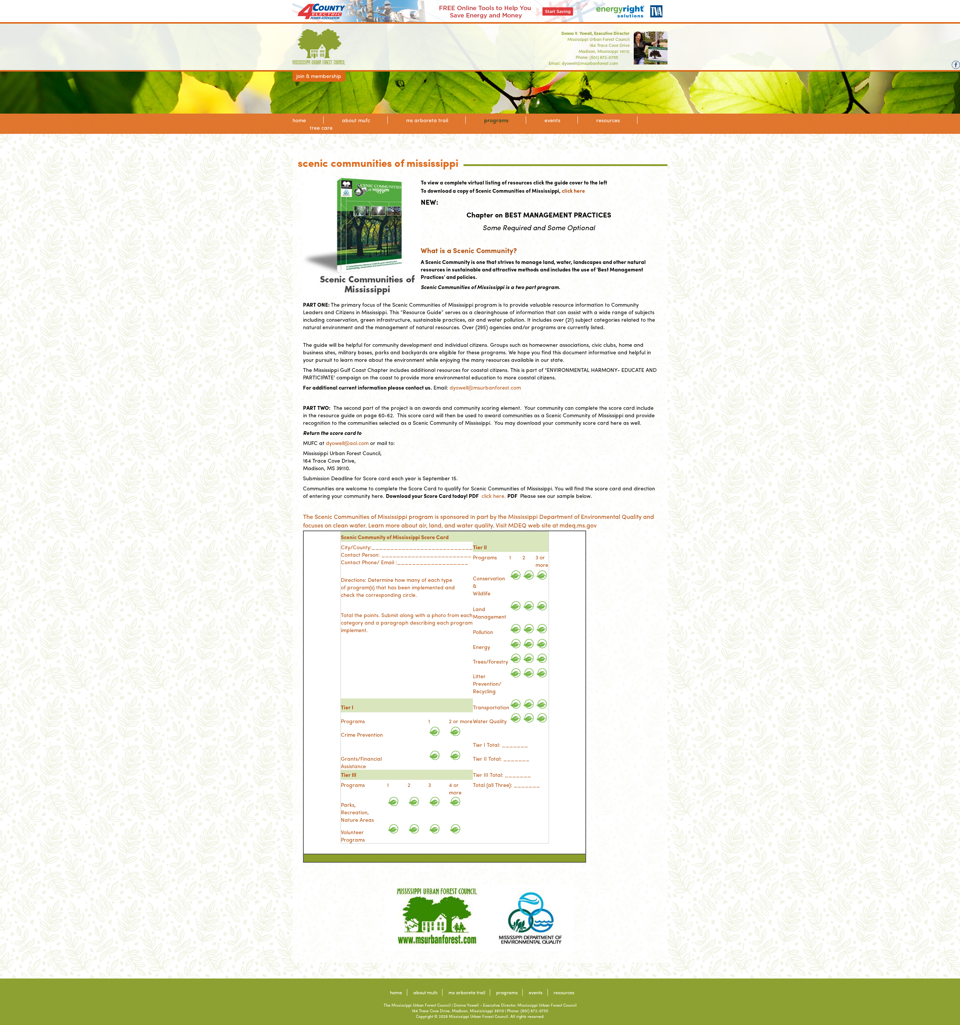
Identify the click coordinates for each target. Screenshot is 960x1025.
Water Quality (490, 721)
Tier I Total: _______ (500, 744)
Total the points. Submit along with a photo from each (406, 615)
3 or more (542, 560)
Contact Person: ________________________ (406, 554)
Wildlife (481, 593)
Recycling (484, 691)
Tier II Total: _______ (501, 758)
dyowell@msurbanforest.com (590, 63)
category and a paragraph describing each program (406, 622)
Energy (481, 646)
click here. (494, 495)
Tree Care (321, 127)
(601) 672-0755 (604, 57)
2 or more (460, 721)
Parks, (348, 804)
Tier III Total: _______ (502, 774)
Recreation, (355, 812)
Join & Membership (318, 75)
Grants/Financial (361, 758)
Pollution (483, 631)
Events (552, 120)
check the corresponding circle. (379, 594)
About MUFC (356, 120)
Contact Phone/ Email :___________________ (404, 562)
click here (573, 190)
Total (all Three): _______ (506, 784)
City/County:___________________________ (407, 547)
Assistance (353, 766)
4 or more (455, 788)
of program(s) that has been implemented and (398, 587)
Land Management (489, 612)
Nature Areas (357, 819)
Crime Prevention (362, 734)
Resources (608, 120)
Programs (496, 120)
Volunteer (352, 832)
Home (299, 120)
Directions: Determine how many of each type (396, 579)
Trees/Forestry (490, 661)
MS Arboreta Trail (427, 120)
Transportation (491, 707)
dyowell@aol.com (347, 443)
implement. (354, 630)
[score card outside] (515, 574)
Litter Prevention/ (487, 679)
